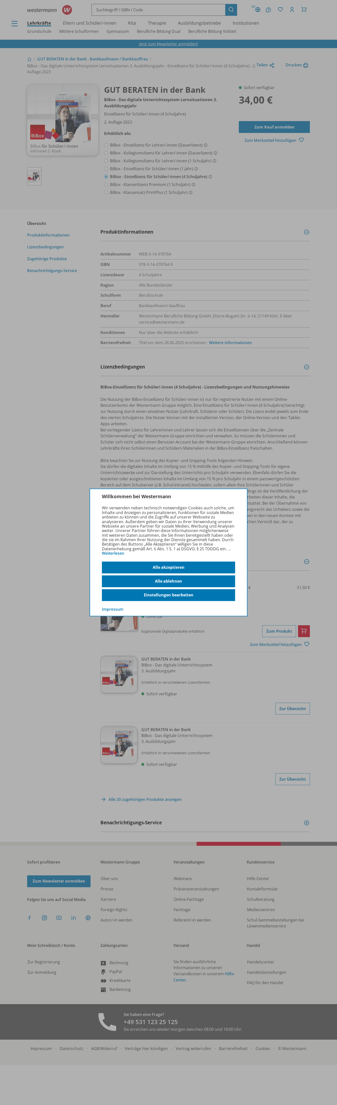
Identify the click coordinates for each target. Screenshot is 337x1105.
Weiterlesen (113, 553)
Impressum (112, 609)
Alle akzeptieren (169, 567)
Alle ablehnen (168, 581)
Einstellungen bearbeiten (168, 595)
